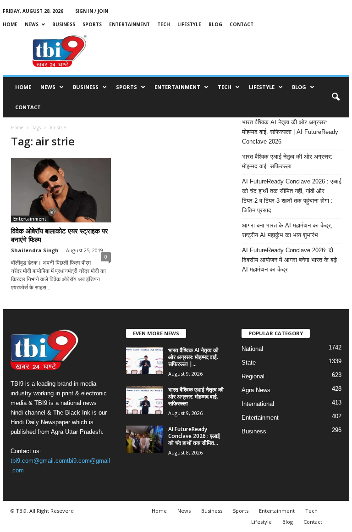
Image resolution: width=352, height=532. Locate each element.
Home (10, 24)
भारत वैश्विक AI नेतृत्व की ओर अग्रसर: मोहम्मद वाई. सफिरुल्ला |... (193, 357)
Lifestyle (189, 24)
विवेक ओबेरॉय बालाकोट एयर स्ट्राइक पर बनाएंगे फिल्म (59, 235)
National (252, 348)
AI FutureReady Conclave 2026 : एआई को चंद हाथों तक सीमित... (194, 436)
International (258, 403)
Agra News (256, 390)
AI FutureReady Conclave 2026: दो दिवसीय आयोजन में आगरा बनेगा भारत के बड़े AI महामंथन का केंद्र (289, 260)
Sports (92, 24)
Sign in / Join (91, 11)
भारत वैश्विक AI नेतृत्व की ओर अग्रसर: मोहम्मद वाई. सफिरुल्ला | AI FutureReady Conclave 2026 (290, 132)
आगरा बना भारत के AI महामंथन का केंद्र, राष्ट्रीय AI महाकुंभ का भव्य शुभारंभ (287, 230)
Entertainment (129, 24)
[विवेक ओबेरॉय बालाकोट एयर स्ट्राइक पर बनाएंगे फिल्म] (61, 190)
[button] (335, 97)
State (249, 362)
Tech (163, 24)
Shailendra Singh (35, 250)
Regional (253, 376)
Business (63, 24)
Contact (241, 24)
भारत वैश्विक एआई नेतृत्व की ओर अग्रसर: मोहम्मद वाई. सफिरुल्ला (287, 161)
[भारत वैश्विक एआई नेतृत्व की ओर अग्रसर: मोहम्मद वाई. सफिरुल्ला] (144, 400)
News (31, 24)
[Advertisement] (233, 51)
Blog (215, 24)
